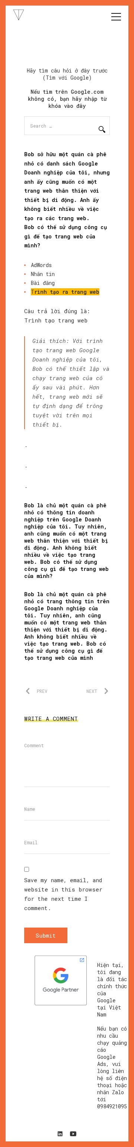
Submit (46, 935)
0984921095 (112, 1106)
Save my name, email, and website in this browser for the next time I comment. (63, 894)
